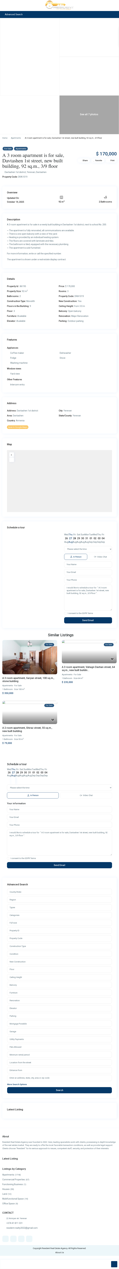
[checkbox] (65, 613)
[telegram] (21, 1239)
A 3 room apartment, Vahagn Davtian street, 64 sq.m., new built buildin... (88, 669)
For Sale (7, 148)
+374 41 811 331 (14, 1223)
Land (4, 1194)
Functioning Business (12, 1184)
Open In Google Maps (17, 427)
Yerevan (31, 172)
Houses (6, 1189)
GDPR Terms (87, 613)
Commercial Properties (13, 1179)
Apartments (16, 138)
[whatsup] (13, 1239)
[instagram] (29, 1239)
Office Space (8, 1203)
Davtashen (41, 172)
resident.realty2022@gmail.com (22, 1228)
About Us (59, 1252)
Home (4, 138)
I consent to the (80, 613)
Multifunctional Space (13, 1199)
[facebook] (5, 1239)
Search (59, 1090)
